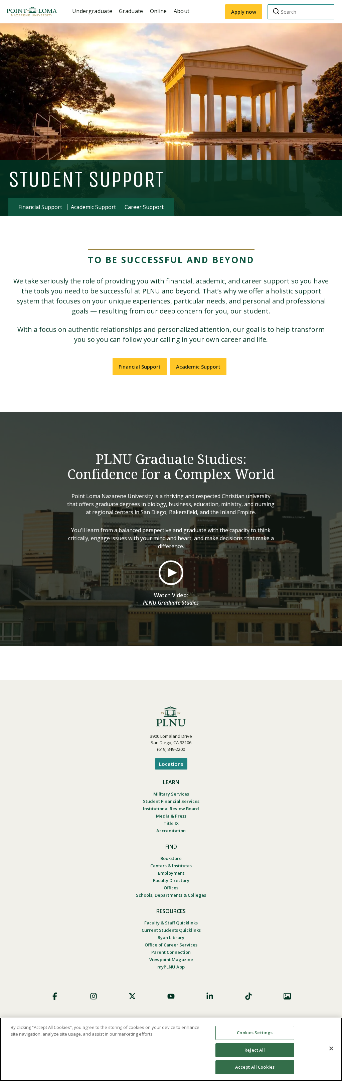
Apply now (243, 11)
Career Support (144, 207)
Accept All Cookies (255, 1067)
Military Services (171, 794)
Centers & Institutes (171, 866)
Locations (171, 764)
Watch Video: (171, 599)
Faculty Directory (171, 880)
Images (287, 996)
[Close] (331, 1048)
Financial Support (40, 207)
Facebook (54, 996)
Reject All (254, 1050)
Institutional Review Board (171, 809)
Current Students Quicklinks (171, 930)
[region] (171, 1049)
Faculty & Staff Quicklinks (171, 923)
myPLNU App (171, 967)
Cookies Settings (255, 1033)
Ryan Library (171, 937)
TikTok (248, 996)
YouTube (171, 996)
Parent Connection (171, 952)
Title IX (171, 823)
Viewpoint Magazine (171, 959)
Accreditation (171, 831)
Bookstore (171, 858)
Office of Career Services (171, 945)
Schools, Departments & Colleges (171, 895)
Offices (171, 888)
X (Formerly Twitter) (132, 996)
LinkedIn (209, 996)
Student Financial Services (171, 801)
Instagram (93, 996)
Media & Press (171, 816)
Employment (171, 873)
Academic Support (93, 207)
